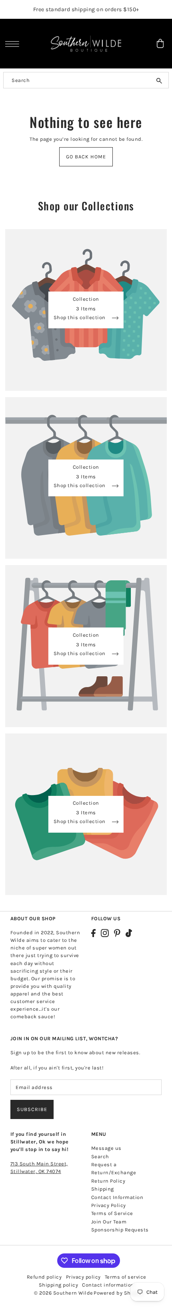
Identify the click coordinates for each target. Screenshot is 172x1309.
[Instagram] (105, 933)
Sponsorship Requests (120, 1230)
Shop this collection (80, 317)
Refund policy (44, 1277)
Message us (106, 1148)
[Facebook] (93, 933)
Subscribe (32, 1109)
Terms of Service (112, 1213)
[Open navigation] (14, 44)
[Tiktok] (129, 933)
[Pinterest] (117, 933)
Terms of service (125, 1277)
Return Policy (108, 1181)
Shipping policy (58, 1285)
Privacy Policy (108, 1205)
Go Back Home (86, 157)
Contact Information (117, 1197)
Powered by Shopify (118, 1293)
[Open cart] (160, 43)
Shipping (102, 1189)
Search (100, 1156)
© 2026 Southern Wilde (63, 1293)
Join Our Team (109, 1222)
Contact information (108, 1285)
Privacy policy (83, 1277)
